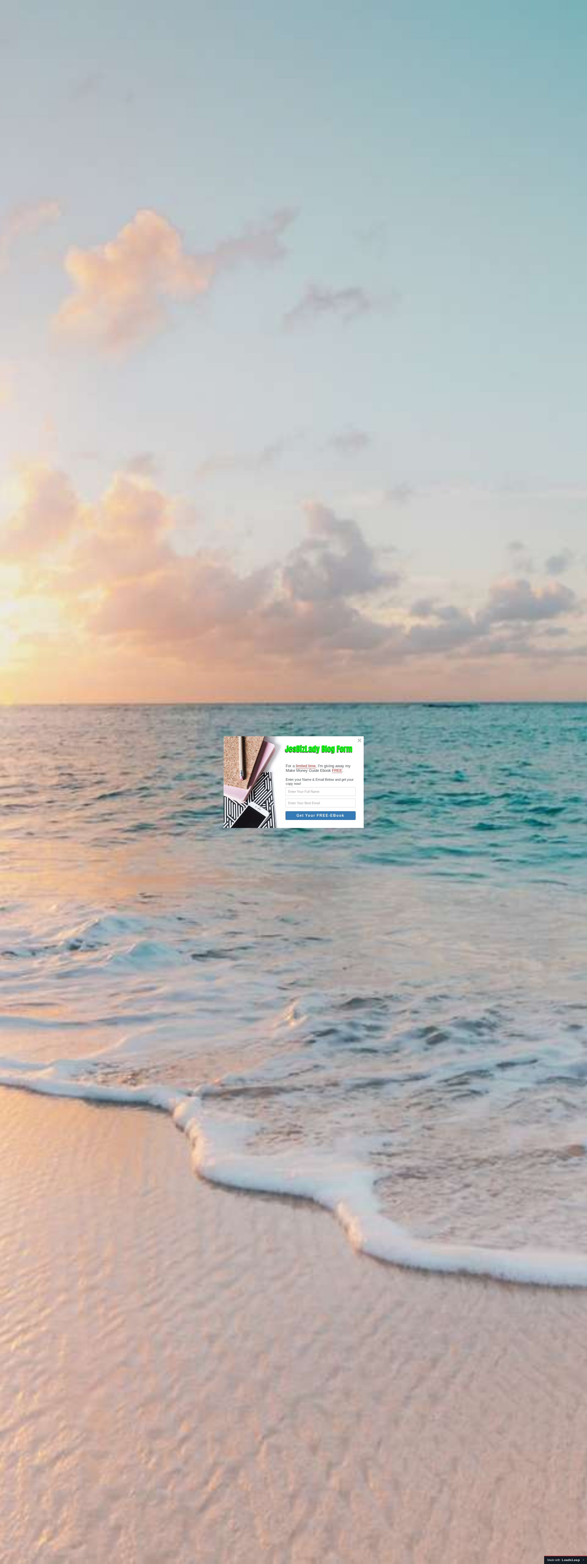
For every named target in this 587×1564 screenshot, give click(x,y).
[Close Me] (360, 740)
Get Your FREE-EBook (320, 815)
